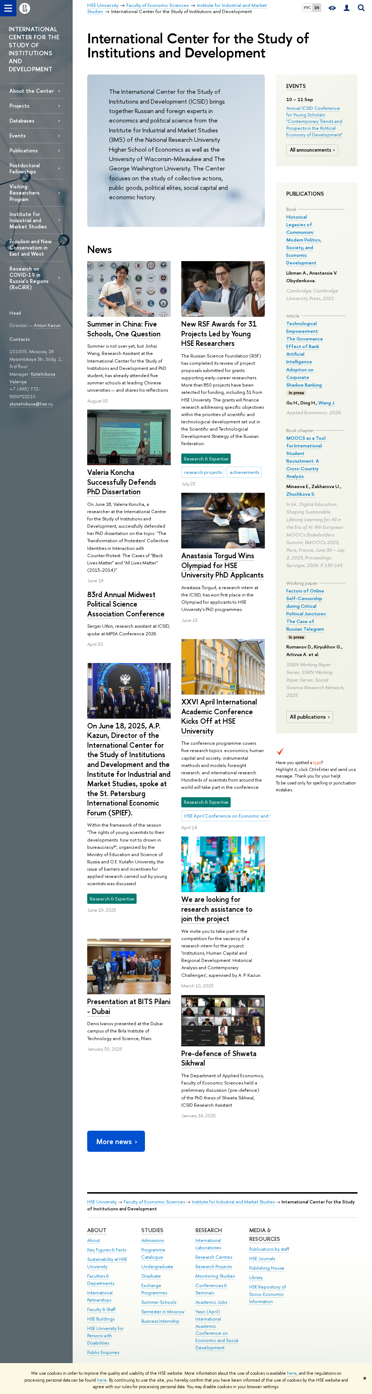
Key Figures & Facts (106, 1250)
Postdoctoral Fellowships (24, 168)
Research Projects (213, 1266)
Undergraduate (157, 1266)
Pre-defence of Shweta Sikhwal (218, 1058)
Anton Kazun (47, 325)
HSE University (102, 1202)
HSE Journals (262, 1258)
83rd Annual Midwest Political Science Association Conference (126, 604)
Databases (22, 120)
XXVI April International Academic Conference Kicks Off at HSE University (219, 716)
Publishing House (266, 1268)
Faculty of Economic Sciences (154, 1202)
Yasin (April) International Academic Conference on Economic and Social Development (216, 1330)
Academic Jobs (211, 1302)
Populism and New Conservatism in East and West (30, 247)
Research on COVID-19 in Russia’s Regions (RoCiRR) (29, 278)
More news (114, 1141)
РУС (307, 7)
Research (208, 1230)
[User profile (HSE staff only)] (346, 8)
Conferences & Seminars (211, 1289)
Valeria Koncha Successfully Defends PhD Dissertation (121, 481)
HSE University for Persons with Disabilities (105, 1335)
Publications (23, 150)
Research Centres (213, 1257)
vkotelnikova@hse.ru (31, 403)
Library (256, 1277)
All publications (308, 716)
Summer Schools (158, 1302)
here (292, 1373)
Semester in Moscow (163, 1312)
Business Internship (160, 1321)
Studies (152, 1230)
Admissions (152, 1240)
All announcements (310, 150)
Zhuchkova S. (300, 494)
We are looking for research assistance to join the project (216, 908)
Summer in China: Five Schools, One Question (124, 329)
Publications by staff (269, 1249)
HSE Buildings (100, 1319)
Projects (19, 105)
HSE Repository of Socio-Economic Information (267, 1294)
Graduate (151, 1276)
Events (296, 86)
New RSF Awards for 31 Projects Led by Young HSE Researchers (219, 333)
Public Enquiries (103, 1352)
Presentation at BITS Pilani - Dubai (128, 1006)
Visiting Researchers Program (24, 192)
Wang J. (326, 402)
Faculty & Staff (101, 1309)
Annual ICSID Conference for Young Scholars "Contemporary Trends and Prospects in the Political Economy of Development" (314, 121)
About (96, 1230)
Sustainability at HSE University (107, 1263)
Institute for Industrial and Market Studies (28, 220)
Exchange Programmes (154, 1289)
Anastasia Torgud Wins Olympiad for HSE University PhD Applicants (222, 565)
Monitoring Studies (215, 1276)
